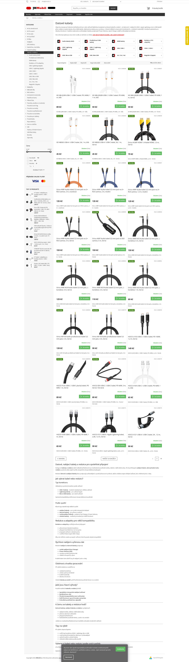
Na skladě (34, 158)
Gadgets (29, 42)
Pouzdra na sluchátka (33, 114)
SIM (28, 127)
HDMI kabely (32, 61)
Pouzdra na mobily (32, 108)
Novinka (33, 163)
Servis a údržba (31, 124)
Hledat (113, 8)
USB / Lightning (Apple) (36, 66)
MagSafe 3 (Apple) (34, 84)
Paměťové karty (32, 98)
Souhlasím (120, 649)
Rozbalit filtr (37, 170)
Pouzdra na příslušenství (34, 111)
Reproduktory (31, 122)
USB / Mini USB (33, 79)
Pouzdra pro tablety (33, 116)
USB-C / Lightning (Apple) (36, 68)
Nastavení (68, 657)
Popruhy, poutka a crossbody (36, 103)
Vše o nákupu (84, 1)
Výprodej (30, 138)
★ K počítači (31, 37)
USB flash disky (31, 132)
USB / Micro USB (34, 77)
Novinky (29, 135)
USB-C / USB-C (33, 74)
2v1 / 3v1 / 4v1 (33, 82)
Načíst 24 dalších (109, 459)
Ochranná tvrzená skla (33, 95)
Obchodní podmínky (98, 1)
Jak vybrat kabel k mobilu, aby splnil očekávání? (108, 35)
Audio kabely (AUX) (34, 55)
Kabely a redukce (32, 52)
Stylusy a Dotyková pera (34, 130)
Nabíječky (30, 87)
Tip (31, 166)
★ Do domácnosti (32, 29)
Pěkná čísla (30, 100)
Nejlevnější (73, 63)
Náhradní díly (31, 90)
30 (161, 459)
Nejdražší (83, 63)
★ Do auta (30, 34)
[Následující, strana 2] (157, 458)
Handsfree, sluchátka (33, 47)
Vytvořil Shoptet (158, 658)
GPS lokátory (31, 45)
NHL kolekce (30, 92)
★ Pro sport (30, 31)
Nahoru (62, 459)
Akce (32, 161)
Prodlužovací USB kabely (36, 58)
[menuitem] (28, 14)
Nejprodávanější (95, 63)
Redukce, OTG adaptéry (36, 63)
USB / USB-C (32, 71)
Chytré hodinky (31, 50)
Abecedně (107, 63)
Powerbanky (31, 119)
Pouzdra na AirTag (32, 106)
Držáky (29, 39)
